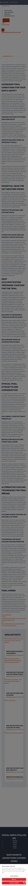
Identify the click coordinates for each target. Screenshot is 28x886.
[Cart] (24, 882)
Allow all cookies (14, 882)
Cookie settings (14, 875)
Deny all (14, 879)
